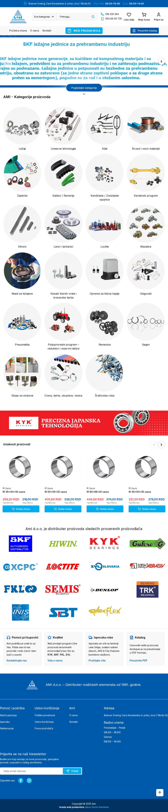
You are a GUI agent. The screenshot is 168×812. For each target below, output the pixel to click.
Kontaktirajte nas (17, 660)
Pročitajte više (97, 660)
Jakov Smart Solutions (97, 807)
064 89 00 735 (113, 18)
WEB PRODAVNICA (87, 30)
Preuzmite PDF (138, 660)
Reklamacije (7, 728)
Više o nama (55, 660)
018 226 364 (112, 14)
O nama (34, 30)
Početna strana (18, 30)
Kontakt (46, 30)
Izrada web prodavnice (72, 807)
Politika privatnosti (45, 715)
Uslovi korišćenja (44, 721)
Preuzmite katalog (147, 30)
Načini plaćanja (8, 715)
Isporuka (5, 721)
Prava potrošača (44, 728)
